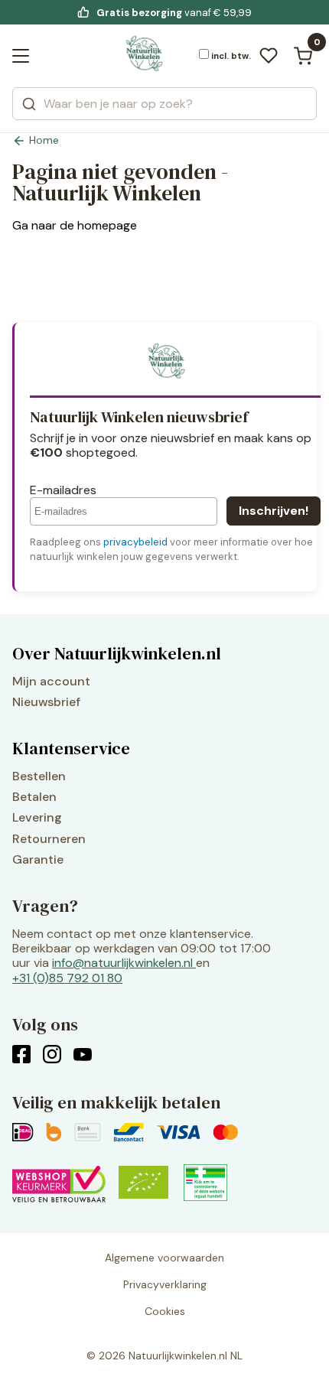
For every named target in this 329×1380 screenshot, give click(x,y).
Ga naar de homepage (74, 225)
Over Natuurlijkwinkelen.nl (116, 653)
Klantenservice (71, 748)
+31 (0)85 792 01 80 (67, 978)
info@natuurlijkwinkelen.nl (122, 963)
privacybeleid (135, 541)
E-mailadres (63, 490)
